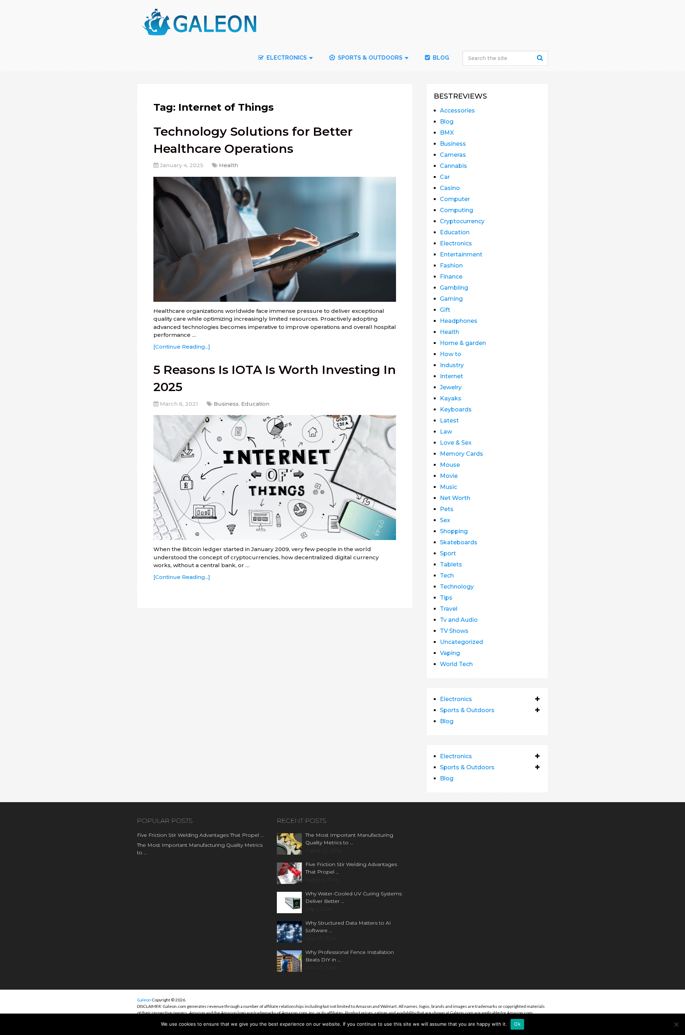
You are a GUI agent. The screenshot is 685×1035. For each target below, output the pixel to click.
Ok (517, 1024)
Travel (448, 608)
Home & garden (463, 343)
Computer (455, 199)
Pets (446, 509)
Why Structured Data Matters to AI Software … (348, 927)
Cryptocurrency (462, 221)
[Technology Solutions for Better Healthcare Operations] (274, 239)
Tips (446, 597)
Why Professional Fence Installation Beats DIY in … (349, 956)
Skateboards (458, 542)
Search (541, 58)
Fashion (451, 265)
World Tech (456, 664)
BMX (447, 132)
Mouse (450, 464)
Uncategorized (461, 642)
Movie (449, 475)
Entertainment (461, 254)
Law (446, 431)
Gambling (454, 287)
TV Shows (454, 631)
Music (448, 487)
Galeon (144, 999)
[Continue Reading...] (181, 346)
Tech (447, 575)
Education (255, 403)
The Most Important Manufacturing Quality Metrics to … (200, 849)
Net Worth (455, 498)
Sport (448, 553)
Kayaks (450, 398)
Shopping (454, 531)
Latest (449, 420)
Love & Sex (456, 442)
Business (226, 403)
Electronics (456, 243)
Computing (456, 210)
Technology (457, 586)
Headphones (458, 321)
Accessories (457, 110)
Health (228, 165)
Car (445, 177)
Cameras (453, 154)
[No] (676, 1024)
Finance (451, 276)
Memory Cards (461, 453)
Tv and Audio (459, 619)
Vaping (450, 653)
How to (450, 354)
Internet (451, 376)
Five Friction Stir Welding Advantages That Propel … (200, 835)
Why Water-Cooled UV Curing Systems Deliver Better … (353, 897)
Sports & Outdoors (369, 57)
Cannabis (453, 165)
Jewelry (451, 387)
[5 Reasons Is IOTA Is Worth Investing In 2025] (274, 477)
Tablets (451, 564)
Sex (445, 520)
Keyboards (456, 409)
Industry (452, 365)
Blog (440, 57)
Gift (445, 309)
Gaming (451, 298)
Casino (450, 188)
